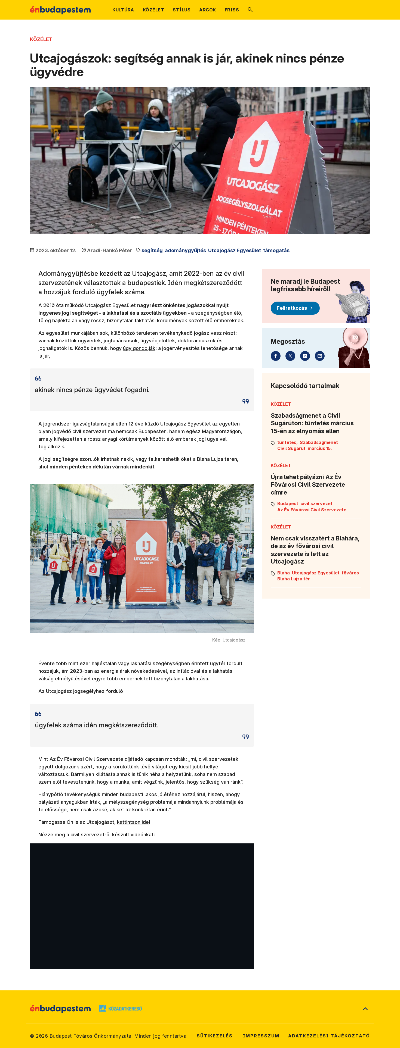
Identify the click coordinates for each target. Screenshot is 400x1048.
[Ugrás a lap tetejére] (365, 1009)
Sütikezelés (215, 1035)
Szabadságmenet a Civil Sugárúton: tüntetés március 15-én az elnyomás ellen (312, 423)
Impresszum (261, 1035)
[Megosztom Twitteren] (290, 356)
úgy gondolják (139, 348)
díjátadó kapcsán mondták (155, 759)
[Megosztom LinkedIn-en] (305, 356)
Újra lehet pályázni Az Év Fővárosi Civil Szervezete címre (308, 484)
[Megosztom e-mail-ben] (320, 356)
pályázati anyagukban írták (69, 802)
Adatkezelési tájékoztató (329, 1035)
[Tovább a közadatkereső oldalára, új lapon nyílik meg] (120, 1009)
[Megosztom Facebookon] (276, 356)
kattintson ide (133, 822)
